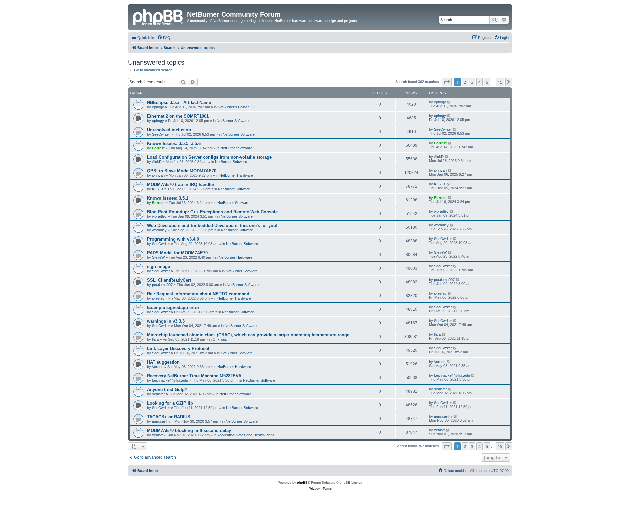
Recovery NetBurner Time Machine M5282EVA (194, 375)
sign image (158, 266)
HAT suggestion (163, 362)
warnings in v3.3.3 (166, 321)
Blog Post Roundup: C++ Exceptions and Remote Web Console (212, 211)
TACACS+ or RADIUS (168, 416)
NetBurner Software (233, 121)
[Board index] (158, 16)
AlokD (157, 162)
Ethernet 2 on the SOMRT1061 (178, 116)
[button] (447, 82)
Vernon (157, 367)
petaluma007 (162, 285)
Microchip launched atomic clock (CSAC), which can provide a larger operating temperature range (248, 334)
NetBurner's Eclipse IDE (237, 107)
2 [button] (465, 82)
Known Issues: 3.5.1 (167, 198)
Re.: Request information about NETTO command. (199, 293)
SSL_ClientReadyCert (169, 280)
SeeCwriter (161, 134)
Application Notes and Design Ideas (246, 435)
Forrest (158, 148)
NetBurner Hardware (236, 175)
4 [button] (479, 82)
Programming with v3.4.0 (173, 239)
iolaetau (158, 298)
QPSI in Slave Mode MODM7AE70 (181, 170)
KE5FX (157, 189)
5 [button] (487, 82)
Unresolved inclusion (169, 129)
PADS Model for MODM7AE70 (177, 252)
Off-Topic (220, 339)
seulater (158, 394)
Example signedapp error (173, 307)
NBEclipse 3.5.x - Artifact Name (179, 102)
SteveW (158, 257)
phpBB (302, 482)
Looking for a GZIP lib (170, 403)
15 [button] (500, 82)
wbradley (159, 216)
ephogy (158, 107)
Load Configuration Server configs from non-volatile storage (209, 157)
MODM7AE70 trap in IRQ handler (180, 184)
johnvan (158, 175)
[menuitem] (163, 38)
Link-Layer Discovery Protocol (178, 348)
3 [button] (472, 82)
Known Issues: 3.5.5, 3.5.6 (174, 143)
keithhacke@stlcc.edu (170, 380)
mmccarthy (161, 421)
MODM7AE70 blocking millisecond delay (189, 430)
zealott (157, 435)
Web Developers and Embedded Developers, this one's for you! (212, 225)
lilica (155, 339)
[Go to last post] (449, 102)
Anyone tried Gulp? (167, 389)
